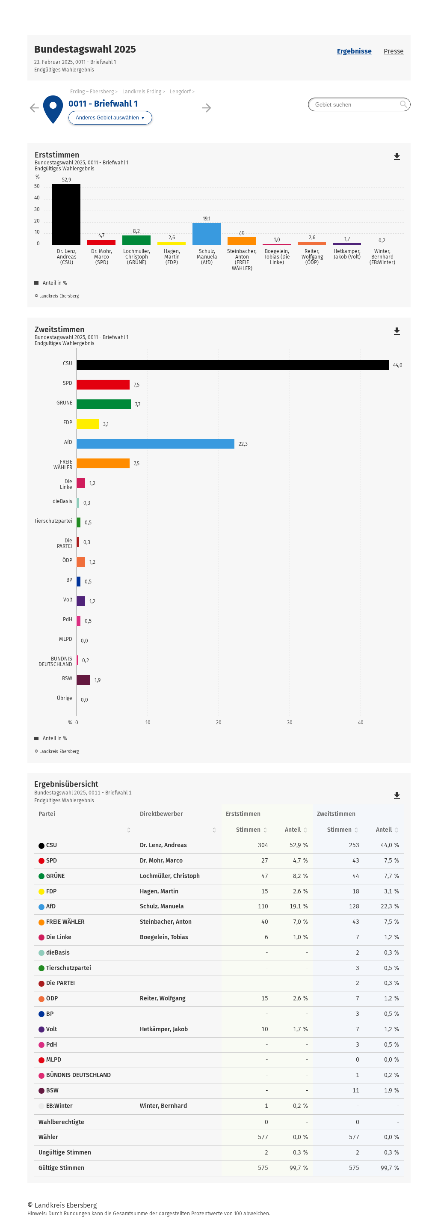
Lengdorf (180, 92)
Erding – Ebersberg (92, 92)
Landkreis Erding (141, 92)
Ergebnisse (354, 51)
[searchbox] (359, 104)
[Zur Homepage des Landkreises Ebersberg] (123, 17)
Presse (394, 51)
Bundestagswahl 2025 (85, 49)
